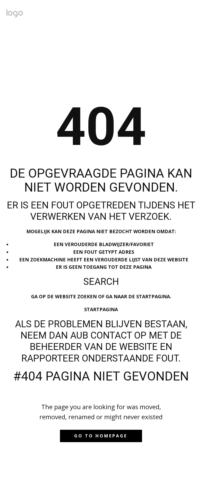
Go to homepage (100, 436)
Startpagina (101, 309)
